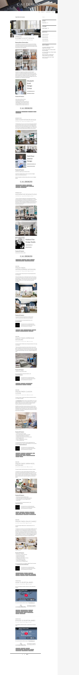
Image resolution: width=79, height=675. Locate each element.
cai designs (17, 574)
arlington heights (24, 111)
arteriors (17, 512)
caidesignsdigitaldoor (19, 612)
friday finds (24, 384)
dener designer (32, 512)
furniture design (18, 650)
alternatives (18, 610)
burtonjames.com (32, 602)
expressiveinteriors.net (18, 374)
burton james (31, 111)
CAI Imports (22, 574)
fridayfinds (29, 384)
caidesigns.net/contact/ (20, 564)
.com (34, 91)
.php (27, 564)
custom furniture (29, 453)
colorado (27, 512)
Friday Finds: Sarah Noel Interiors (25, 464)
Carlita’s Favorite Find (45, 40)
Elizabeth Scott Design (24, 38)
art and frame (18, 453)
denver (17, 513)
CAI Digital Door (18, 580)
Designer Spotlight (18, 36)
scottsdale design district (31, 455)
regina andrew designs (19, 514)
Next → (27, 654)
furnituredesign (22, 613)
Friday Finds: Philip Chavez (25, 521)
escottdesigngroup (30, 91)
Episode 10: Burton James (25, 620)
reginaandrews (26, 514)
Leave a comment (30, 121)
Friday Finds (17, 266)
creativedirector (27, 574)
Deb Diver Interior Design (25, 120)
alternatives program (24, 610)
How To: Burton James (24, 582)
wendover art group (32, 575)
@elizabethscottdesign (30, 93)
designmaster (33, 574)
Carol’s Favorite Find (45, 39)
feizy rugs (23, 513)
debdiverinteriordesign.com (31, 163)
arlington (25, 564)
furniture (17, 613)
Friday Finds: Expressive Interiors (24, 339)
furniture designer (25, 650)
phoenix (28, 259)
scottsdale (32, 259)
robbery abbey (18, 187)
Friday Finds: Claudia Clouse (23, 392)
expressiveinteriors (19, 384)
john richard (23, 575)
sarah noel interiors (33, 514)
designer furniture (26, 649)
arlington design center (19, 573)
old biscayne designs (19, 455)
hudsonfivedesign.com (28, 244)
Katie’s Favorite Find (45, 37)
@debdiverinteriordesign (31, 166)
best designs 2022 (18, 259)
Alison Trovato (25, 121)
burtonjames (23, 383)
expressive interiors (29, 383)
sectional (17, 456)
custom (25, 612)
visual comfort (18, 112)
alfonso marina (18, 111)
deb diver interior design (24, 186)
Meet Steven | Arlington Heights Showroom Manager (48, 47)
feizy (33, 453)
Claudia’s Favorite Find (45, 34)
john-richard (32, 186)
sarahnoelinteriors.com (19, 503)
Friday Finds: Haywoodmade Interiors (25, 268)
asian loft (26, 573)
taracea (21, 456)
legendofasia (28, 454)
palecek (24, 455)
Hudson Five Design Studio (26, 194)
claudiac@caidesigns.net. (23, 444)
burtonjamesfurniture (24, 611)
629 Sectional (19, 400)
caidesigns (30, 611)
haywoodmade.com (18, 321)
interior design (23, 454)
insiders (35, 111)
